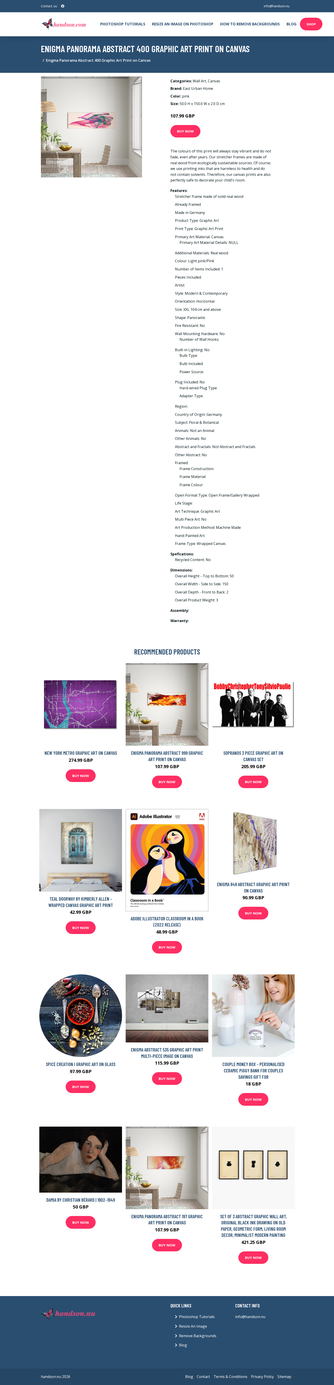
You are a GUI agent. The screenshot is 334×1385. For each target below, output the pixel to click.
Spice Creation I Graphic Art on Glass (80, 1064)
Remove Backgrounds (197, 1335)
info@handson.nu (276, 6)
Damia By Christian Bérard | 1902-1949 (80, 1200)
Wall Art (199, 80)
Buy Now (185, 131)
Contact (203, 1376)
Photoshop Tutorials (122, 24)
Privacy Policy (262, 1376)
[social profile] (62, 6)
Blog (292, 24)
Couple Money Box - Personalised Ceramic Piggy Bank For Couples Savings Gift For (253, 1070)
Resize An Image (193, 1326)
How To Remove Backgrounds (250, 24)
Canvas (214, 80)
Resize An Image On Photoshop (182, 24)
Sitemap (284, 1376)
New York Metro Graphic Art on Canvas (81, 753)
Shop (311, 24)
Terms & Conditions (230, 1376)
